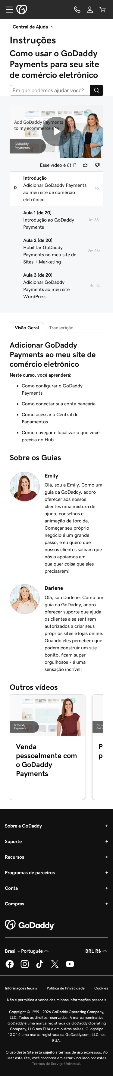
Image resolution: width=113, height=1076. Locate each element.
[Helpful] (85, 165)
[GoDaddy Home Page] (30, 925)
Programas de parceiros (30, 872)
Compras (14, 903)
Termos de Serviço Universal (56, 1064)
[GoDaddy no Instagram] (25, 967)
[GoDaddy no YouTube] (70, 967)
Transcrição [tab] (61, 327)
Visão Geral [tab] (27, 327)
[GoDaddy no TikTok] (40, 967)
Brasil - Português (24, 950)
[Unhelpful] (97, 165)
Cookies (101, 988)
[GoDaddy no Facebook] (9, 967)
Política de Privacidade (66, 988)
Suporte (13, 841)
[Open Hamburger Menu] (7, 9)
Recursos (14, 856)
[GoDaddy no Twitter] (55, 967)
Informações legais (21, 988)
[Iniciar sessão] (90, 9)
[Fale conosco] (77, 9)
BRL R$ (93, 950)
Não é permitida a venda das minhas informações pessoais (56, 1000)
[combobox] (49, 90)
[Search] (96, 90)
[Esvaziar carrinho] (102, 9)
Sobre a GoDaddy (23, 825)
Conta (11, 888)
